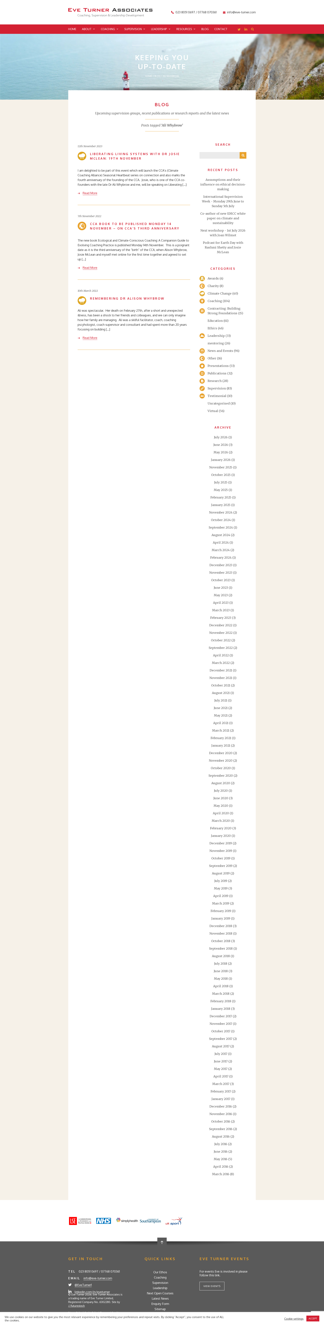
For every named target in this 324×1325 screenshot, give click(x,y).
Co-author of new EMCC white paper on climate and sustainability (223, 218)
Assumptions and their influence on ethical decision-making (223, 184)
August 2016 (221, 1136)
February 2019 (221, 911)
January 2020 (221, 836)
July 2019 (220, 881)
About (87, 29)
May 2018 (221, 978)
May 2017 (220, 1069)
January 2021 (220, 745)
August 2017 (221, 1046)
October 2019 (220, 858)
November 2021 (220, 678)
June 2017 (221, 1061)
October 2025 (221, 475)
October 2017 (220, 1031)
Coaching (108, 29)
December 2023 (220, 565)
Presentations (218, 366)
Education (215, 321)
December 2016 (220, 1106)
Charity (213, 286)
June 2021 (221, 708)
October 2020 (221, 768)
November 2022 (220, 633)
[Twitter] (239, 29)
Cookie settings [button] (294, 1318)
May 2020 (221, 806)
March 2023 (221, 610)
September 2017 (220, 1039)
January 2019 (220, 918)
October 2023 (221, 580)
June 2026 (220, 445)
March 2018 (221, 993)
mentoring (216, 343)
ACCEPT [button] (313, 1318)
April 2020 (221, 813)
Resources (184, 29)
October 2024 (221, 520)
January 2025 (220, 505)
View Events (211, 1286)
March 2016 (220, 1174)
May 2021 (221, 715)
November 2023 (220, 572)
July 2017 (220, 1054)
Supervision (133, 29)
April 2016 (220, 1166)
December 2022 (220, 625)
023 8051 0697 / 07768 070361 (196, 12)
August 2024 (221, 535)
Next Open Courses (160, 1293)
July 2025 (220, 482)
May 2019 (221, 888)
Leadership (159, 29)
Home (72, 29)
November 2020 (220, 760)
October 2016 (220, 1121)
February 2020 (221, 828)
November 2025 (220, 467)
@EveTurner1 (83, 1285)
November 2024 (220, 512)
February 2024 (221, 557)
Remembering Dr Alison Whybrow (127, 298)
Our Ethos (160, 1272)
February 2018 (220, 1001)
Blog (205, 29)
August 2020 (220, 783)
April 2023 (221, 603)
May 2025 (221, 490)
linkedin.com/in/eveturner (92, 1292)
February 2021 (221, 738)
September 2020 (220, 775)
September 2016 (220, 1129)
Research (215, 381)
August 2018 (221, 956)
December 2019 (220, 843)
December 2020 (220, 753)
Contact (220, 29)
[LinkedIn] (245, 29)
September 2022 (221, 648)
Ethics (212, 328)
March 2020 (221, 821)
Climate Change (220, 293)
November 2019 (220, 851)
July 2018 (220, 963)
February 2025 (220, 497)
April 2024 (221, 542)
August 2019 (221, 873)
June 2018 (221, 971)
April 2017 (220, 1076)
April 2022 (221, 655)
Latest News (160, 1298)
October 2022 (221, 640)
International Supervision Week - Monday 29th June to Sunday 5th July (223, 201)
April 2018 (221, 986)
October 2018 (220, 941)
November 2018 (220, 933)
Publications (217, 373)
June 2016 (221, 1151)
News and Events (220, 351)
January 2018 (220, 1009)
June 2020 (220, 798)
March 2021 (220, 730)
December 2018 (220, 926)
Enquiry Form (160, 1304)
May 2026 (221, 452)
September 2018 (221, 948)
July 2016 (220, 1144)
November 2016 (220, 1114)
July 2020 (221, 790)
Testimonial (217, 396)
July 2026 (221, 437)
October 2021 (220, 685)
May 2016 (220, 1159)
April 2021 (220, 723)
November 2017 (221, 1024)
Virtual (213, 411)
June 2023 (221, 587)
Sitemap (160, 1309)
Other (212, 358)
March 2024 (221, 550)
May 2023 (221, 595)
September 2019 (220, 866)
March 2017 (220, 1084)
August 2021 (221, 693)
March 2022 (221, 663)
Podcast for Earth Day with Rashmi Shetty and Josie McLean (223, 247)
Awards (213, 278)
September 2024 (221, 527)
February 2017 (221, 1091)
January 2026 (221, 460)
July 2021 (220, 700)
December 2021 (221, 670)
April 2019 (220, 896)
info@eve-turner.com (241, 12)
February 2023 (220, 618)
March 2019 (220, 903)
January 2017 (221, 1099)
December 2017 (221, 1016)
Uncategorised (219, 403)
